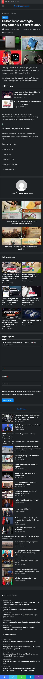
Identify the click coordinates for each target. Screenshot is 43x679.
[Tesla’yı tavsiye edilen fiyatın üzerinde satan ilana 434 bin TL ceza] (11, 291)
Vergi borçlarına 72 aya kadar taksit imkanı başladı (25, 483)
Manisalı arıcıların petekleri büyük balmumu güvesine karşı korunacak (28, 448)
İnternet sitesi (6, 384)
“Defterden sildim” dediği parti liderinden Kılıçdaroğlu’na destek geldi (27, 520)
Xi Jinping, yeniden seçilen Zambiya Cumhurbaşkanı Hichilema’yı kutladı (27, 553)
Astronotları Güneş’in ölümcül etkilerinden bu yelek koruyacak (31, 300)
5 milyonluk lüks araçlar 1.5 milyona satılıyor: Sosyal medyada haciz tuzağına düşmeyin (27, 417)
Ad (3, 369)
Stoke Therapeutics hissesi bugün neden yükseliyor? (21, 441)
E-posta (5, 376)
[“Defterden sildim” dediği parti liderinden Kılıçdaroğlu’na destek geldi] (7, 520)
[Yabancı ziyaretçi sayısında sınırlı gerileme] (7, 458)
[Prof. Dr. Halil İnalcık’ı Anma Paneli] (7, 503)
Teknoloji (13, 13)
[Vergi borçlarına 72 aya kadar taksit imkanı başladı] (7, 485)
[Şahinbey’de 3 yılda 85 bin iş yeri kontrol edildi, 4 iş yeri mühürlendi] (7, 572)
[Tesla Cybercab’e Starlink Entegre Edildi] (31, 313)
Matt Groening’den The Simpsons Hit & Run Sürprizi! (30, 277)
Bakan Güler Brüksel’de (23, 509)
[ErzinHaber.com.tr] (22, 6)
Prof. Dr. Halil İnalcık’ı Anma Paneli (27, 500)
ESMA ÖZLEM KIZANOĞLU (12, 29)
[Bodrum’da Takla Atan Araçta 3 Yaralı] (7, 563)
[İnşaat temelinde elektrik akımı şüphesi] (7, 467)
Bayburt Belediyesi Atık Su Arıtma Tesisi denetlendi (20, 536)
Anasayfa (6, 13)
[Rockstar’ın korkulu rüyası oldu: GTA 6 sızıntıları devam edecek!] (7, 94)
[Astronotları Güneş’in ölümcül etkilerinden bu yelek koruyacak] (31, 291)
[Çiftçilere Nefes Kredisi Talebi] (7, 581)
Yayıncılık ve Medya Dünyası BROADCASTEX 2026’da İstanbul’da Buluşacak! (10, 323)
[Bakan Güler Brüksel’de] (7, 512)
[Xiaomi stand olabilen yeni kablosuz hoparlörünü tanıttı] (7, 104)
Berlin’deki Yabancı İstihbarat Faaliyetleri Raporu (25, 492)
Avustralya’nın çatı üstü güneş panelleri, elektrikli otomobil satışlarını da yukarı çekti (11, 277)
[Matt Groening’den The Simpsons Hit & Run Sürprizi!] (31, 267)
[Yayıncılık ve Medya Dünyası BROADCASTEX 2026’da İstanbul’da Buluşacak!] (11, 313)
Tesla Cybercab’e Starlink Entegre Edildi (31, 322)
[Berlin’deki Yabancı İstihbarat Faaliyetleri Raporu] (7, 494)
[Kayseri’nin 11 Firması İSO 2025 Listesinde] (7, 530)
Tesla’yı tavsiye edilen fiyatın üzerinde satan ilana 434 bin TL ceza (10, 300)
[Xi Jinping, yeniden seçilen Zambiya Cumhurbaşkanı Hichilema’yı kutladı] (7, 553)
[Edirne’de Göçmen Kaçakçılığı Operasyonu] (7, 476)
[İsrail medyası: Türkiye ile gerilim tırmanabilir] (7, 544)
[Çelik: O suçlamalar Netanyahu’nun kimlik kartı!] (7, 427)
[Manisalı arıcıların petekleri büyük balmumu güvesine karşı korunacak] (7, 449)
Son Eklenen (21, 409)
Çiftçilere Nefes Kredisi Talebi (25, 578)
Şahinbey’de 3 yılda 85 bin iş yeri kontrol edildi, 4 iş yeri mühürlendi (27, 570)
